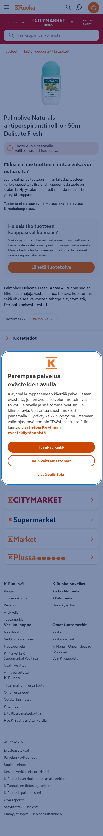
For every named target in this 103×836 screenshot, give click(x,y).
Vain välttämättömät (51, 461)
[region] (51, 418)
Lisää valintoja (51, 474)
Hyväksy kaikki (52, 447)
